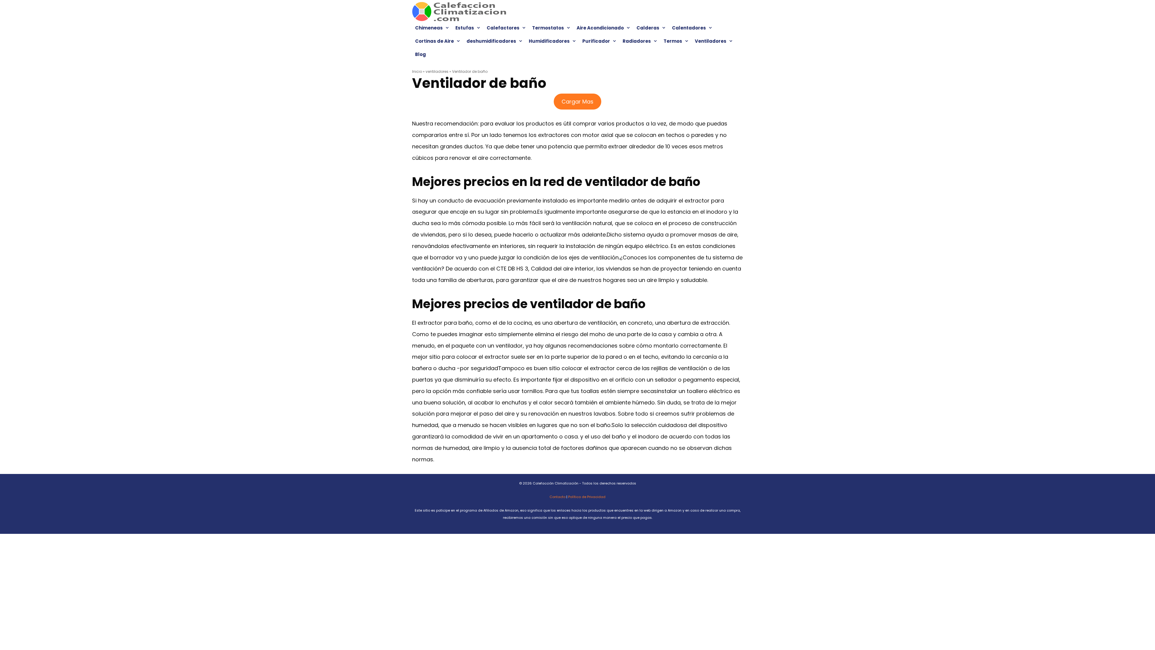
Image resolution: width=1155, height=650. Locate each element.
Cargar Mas (577, 101)
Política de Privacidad (586, 496)
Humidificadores (549, 41)
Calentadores (689, 28)
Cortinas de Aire (434, 41)
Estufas (464, 28)
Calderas (647, 28)
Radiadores (637, 41)
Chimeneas (429, 28)
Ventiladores (710, 41)
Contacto (557, 496)
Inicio (417, 71)
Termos (673, 41)
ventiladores (437, 71)
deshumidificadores (491, 41)
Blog (420, 54)
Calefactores (503, 28)
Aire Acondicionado (600, 28)
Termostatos (548, 28)
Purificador (596, 41)
